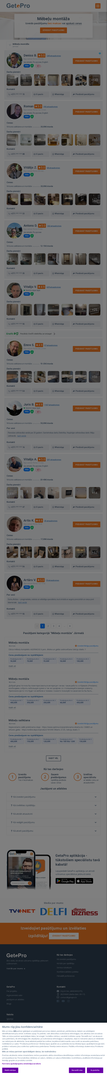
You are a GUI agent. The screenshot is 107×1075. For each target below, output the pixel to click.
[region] (53, 1049)
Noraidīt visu (77, 1070)
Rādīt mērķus (10, 1070)
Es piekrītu (95, 1070)
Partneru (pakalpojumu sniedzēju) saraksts (21, 1063)
